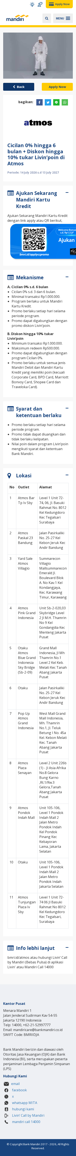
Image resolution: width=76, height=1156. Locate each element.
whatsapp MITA (24, 1102)
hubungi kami (22, 1109)
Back (19, 87)
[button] (32, 4)
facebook (19, 1090)
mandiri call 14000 (25, 1121)
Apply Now (57, 87)
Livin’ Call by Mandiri (27, 1115)
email (15, 1083)
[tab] (38, 200)
